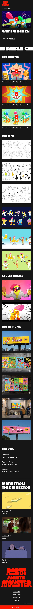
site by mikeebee (27, 603)
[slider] (9, 26)
